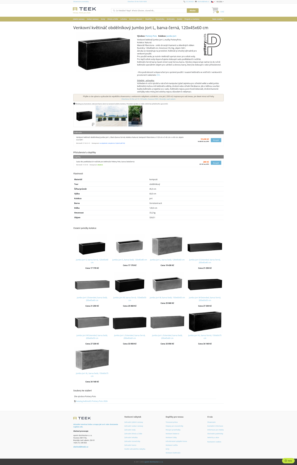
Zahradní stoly (130, 430)
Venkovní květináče (173, 453)
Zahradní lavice (130, 445)
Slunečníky (160, 19)
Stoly (103, 19)
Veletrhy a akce (213, 437)
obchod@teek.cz (203, 1)
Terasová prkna (172, 422)
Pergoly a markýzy (192, 19)
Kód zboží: (79, 143)
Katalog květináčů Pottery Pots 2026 (92, 401)
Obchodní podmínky (215, 434)
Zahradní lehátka (131, 437)
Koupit (216, 140)
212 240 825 (190, 1)
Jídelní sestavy (79, 19)
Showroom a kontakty (81, 1)
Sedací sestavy (93, 19)
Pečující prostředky (173, 430)
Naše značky (217, 19)
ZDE (158, 75)
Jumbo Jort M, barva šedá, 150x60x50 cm (167, 297)
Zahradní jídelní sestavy (133, 422)
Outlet (179, 19)
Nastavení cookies (214, 442)
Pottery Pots (151, 36)
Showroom (211, 422)
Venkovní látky (171, 437)
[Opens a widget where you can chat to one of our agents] (288, 461)
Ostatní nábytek (135, 19)
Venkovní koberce (172, 434)
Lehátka (123, 19)
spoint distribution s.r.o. (153, 462)
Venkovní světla (172, 445)
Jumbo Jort (171, 36)
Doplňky (148, 19)
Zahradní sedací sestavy (133, 426)
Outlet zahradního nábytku (134, 449)
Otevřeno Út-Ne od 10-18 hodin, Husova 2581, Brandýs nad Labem (148, 99)
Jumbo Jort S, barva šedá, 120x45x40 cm (129, 259)
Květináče (171, 19)
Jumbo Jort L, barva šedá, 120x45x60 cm (167, 259)
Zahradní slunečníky (132, 441)
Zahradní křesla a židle (133, 434)
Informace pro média (215, 430)
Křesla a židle (113, 19)
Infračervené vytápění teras (176, 441)
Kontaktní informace (215, 426)
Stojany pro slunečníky (174, 426)
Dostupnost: (95, 143)
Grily (167, 449)
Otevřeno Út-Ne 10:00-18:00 (137, 1)
